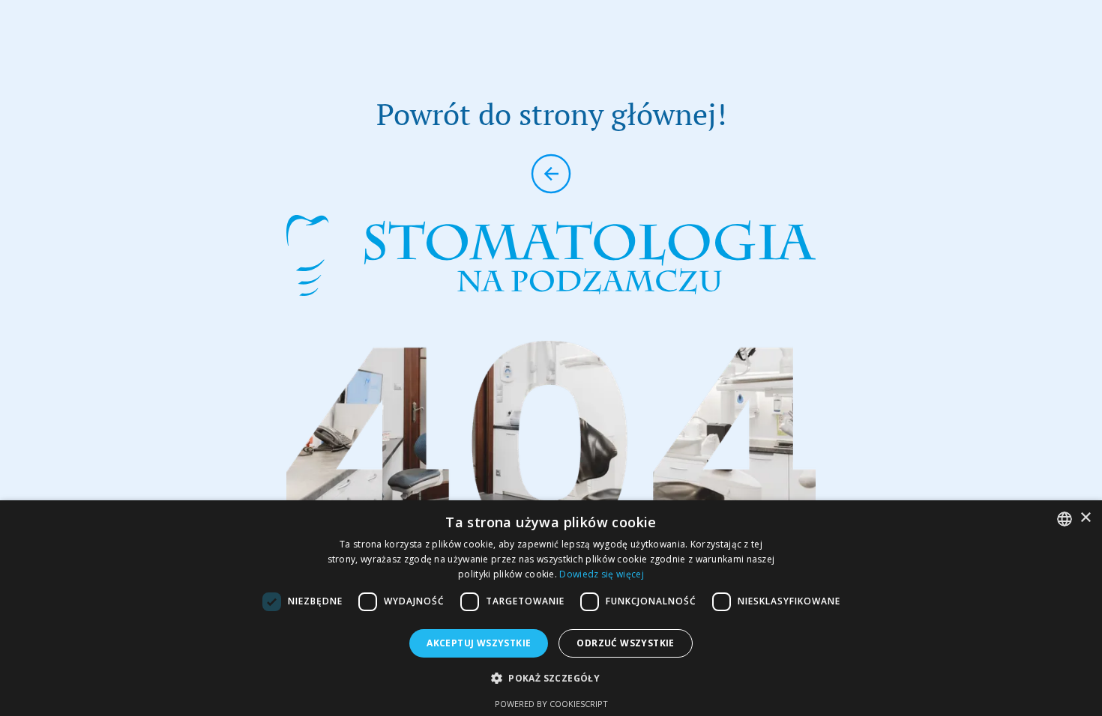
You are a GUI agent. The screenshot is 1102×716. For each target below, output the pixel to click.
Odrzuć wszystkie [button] (625, 643)
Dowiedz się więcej (601, 574)
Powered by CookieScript (551, 703)
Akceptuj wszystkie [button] (479, 643)
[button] (551, 678)
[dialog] (551, 608)
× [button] (1085, 518)
